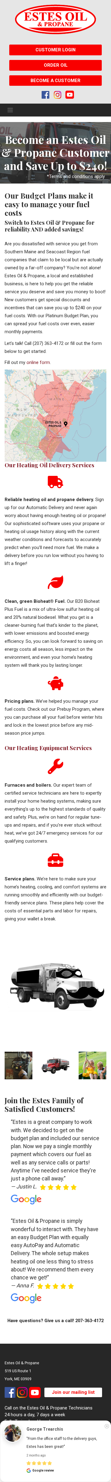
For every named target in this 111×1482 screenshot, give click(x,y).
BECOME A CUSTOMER (55, 80)
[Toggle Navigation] (10, 110)
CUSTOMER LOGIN (55, 50)
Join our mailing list (73, 1392)
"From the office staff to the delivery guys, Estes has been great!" (62, 1443)
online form (38, 362)
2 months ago (36, 1455)
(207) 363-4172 (48, 343)
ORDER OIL (56, 65)
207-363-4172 (89, 1320)
